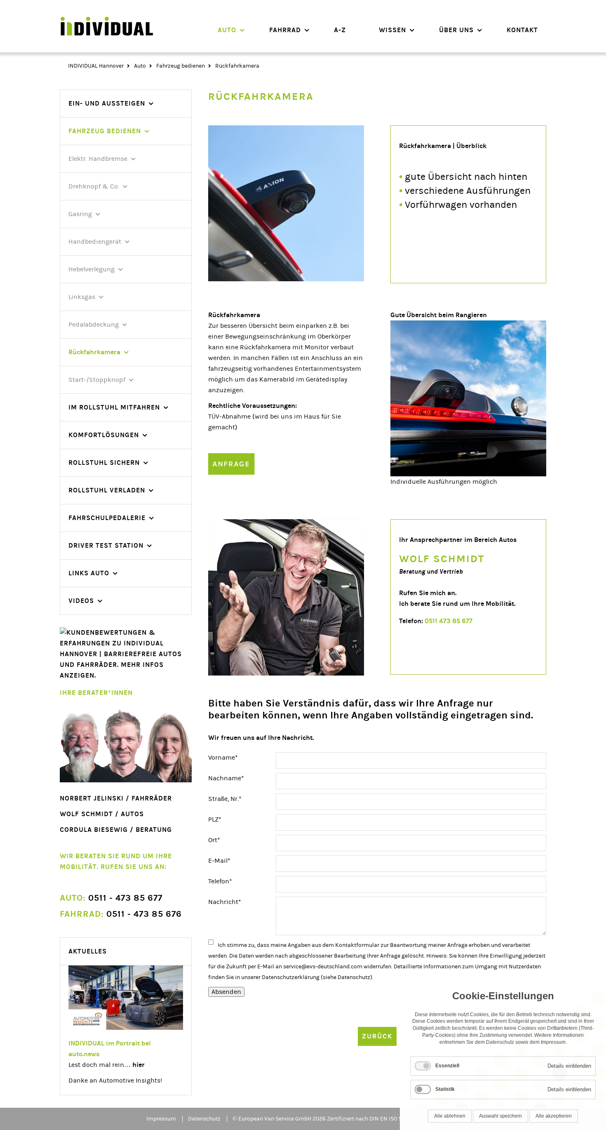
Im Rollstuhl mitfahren (114, 407)
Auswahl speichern (500, 1113)
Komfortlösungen (103, 435)
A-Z (340, 30)
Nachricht (224, 902)
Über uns (456, 30)
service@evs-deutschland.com (322, 966)
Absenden (226, 992)
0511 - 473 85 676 (121, 914)
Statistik (445, 1086)
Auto (227, 30)
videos (81, 601)
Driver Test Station (105, 545)
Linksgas (81, 297)
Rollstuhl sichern (104, 462)
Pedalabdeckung (93, 324)
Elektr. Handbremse (97, 158)
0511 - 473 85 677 (111, 898)
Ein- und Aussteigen (106, 103)
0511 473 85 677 (448, 621)
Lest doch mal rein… (106, 1065)
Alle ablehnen (449, 1113)
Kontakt (522, 30)
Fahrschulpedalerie (107, 518)
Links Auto (88, 573)
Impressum (161, 1119)
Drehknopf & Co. (93, 186)
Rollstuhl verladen (106, 490)
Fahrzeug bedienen (180, 66)
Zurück (377, 1036)
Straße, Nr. (225, 799)
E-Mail (223, 860)
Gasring (80, 214)
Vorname (223, 757)
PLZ (223, 819)
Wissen (392, 30)
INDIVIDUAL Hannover (96, 66)
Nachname (226, 778)
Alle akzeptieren (554, 1113)
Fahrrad (285, 30)
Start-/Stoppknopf (96, 380)
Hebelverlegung (91, 269)
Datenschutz (354, 977)
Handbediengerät (94, 241)
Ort (223, 840)
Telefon (223, 881)
